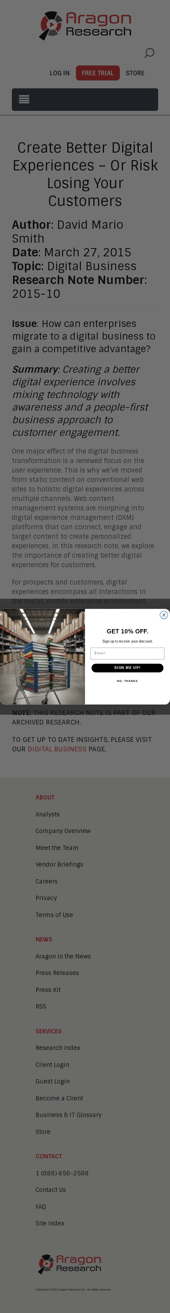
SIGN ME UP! (127, 667)
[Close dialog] (164, 615)
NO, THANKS (127, 680)
